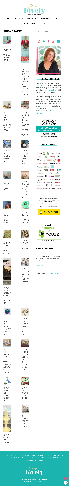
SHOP (41, 23)
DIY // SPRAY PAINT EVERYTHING (25, 421)
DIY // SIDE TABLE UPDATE (6, 156)
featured (51, 90)
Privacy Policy (40, 266)
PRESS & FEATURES (30, 23)
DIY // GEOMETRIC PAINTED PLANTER (25, 158)
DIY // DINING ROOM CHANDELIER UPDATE (25, 189)
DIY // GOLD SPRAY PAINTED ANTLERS (25, 326)
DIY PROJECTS (31, 18)
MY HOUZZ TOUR (37, 455)
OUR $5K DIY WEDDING (36, 458)
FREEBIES (18, 18)
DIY (16, 455)
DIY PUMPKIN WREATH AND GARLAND (7, 55)
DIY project (43, 106)
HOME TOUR (45, 18)
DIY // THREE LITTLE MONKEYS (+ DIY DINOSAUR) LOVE (25, 359)
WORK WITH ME (58, 455)
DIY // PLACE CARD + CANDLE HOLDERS (7, 295)
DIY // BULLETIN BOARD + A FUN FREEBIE (7, 326)
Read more (40, 113)
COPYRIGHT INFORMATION (34, 460)
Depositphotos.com (54, 273)
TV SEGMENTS (58, 18)
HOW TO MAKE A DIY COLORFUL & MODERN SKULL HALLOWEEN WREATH (25, 81)
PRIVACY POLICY (52, 458)
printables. (51, 111)
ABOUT (8, 18)
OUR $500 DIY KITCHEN (18, 458)
